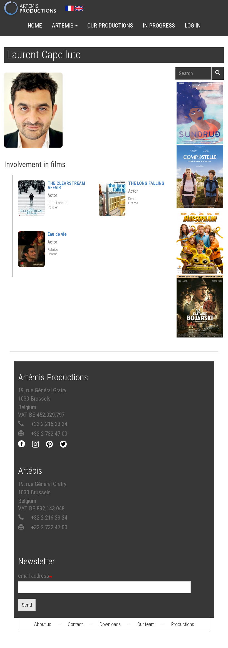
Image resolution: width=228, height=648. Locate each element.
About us (42, 624)
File (203, 99)
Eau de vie (57, 234)
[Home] (32, 8)
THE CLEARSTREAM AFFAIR (66, 185)
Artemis (63, 25)
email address (33, 575)
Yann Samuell (200, 186)
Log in (192, 25)
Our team (146, 624)
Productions (182, 624)
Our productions (110, 25)
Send (27, 605)
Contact (75, 624)
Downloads (110, 624)
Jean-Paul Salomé (200, 315)
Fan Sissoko (200, 114)
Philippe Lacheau (200, 252)
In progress (159, 25)
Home (35, 25)
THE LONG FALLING (146, 183)
